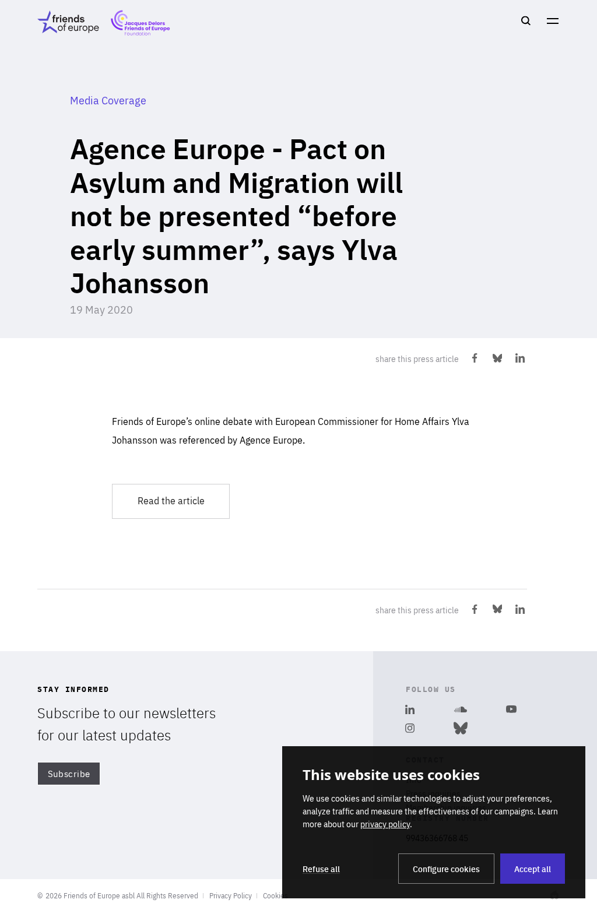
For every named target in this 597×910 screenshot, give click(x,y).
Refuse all (321, 868)
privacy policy (385, 824)
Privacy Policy (230, 895)
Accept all (532, 868)
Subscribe (69, 774)
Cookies (275, 895)
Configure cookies (446, 868)
